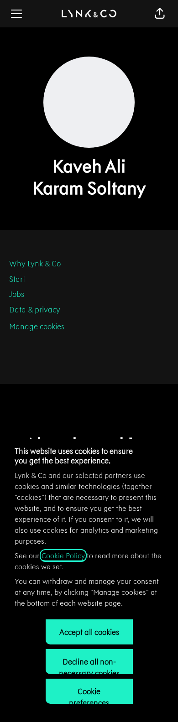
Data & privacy (34, 310)
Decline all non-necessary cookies (89, 665)
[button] (160, 13)
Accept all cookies (89, 632)
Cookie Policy (63, 555)
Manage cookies (36, 327)
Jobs (16, 294)
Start (17, 279)
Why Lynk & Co (35, 264)
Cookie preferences (89, 695)
